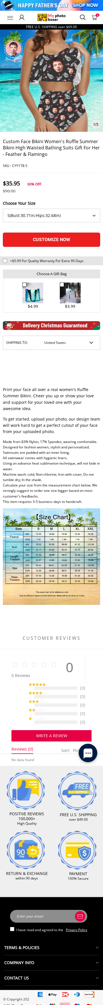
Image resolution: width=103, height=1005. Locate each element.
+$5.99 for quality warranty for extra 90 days (47, 260)
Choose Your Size (19, 203)
